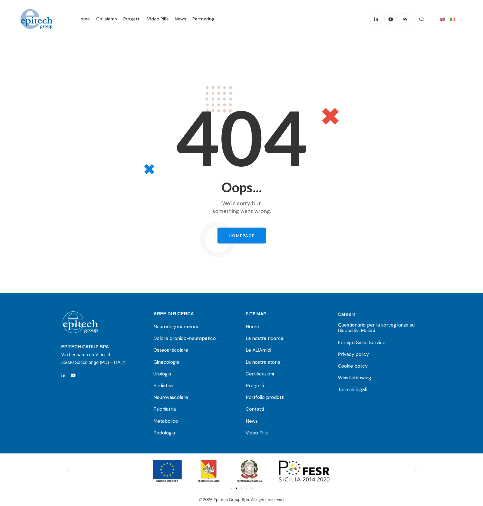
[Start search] (422, 19)
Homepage (242, 235)
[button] (67, 469)
